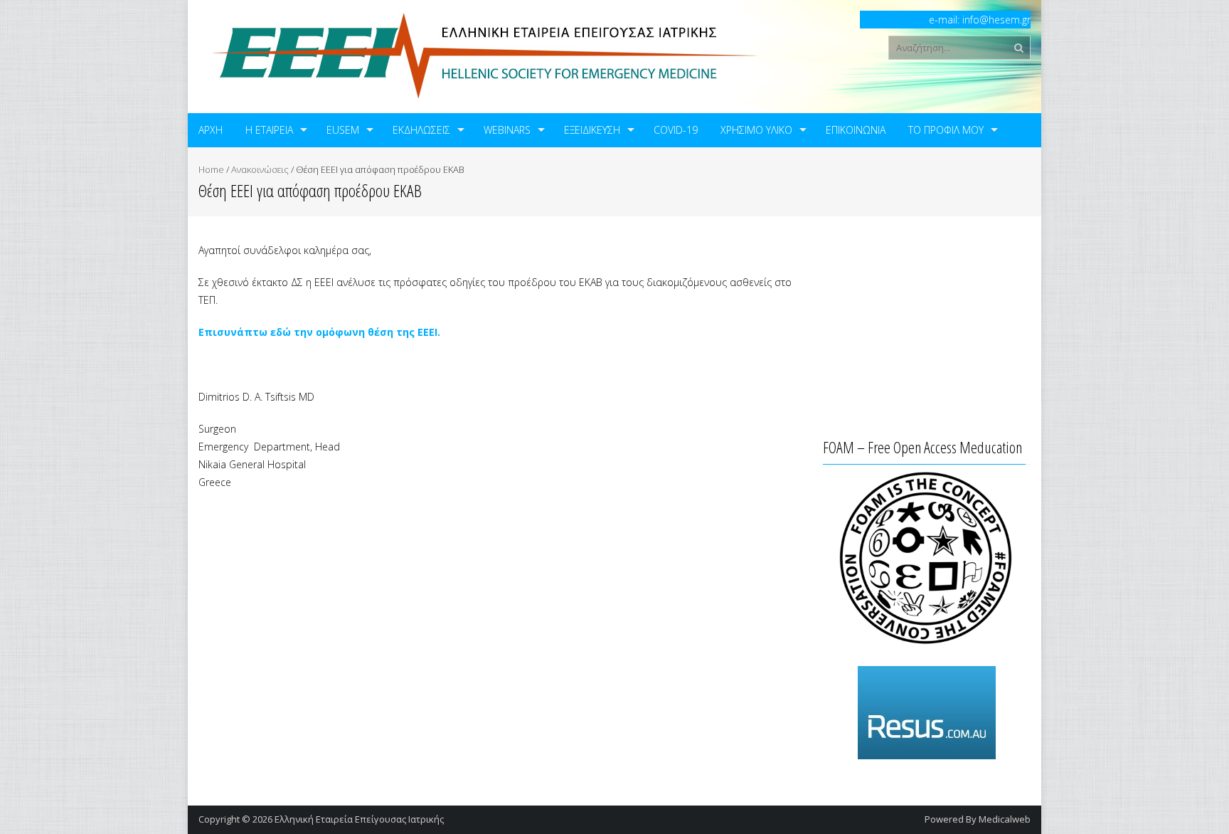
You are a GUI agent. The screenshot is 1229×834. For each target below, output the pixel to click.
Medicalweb (1005, 819)
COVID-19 (676, 130)
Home (211, 169)
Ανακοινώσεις (260, 169)
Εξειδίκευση (592, 130)
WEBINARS (507, 130)
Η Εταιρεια (269, 130)
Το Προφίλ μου (946, 130)
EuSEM (342, 130)
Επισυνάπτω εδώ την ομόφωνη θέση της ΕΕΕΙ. (319, 332)
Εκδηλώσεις (421, 130)
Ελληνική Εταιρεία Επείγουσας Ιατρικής (359, 819)
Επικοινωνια (855, 130)
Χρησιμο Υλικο (756, 130)
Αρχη (210, 130)
